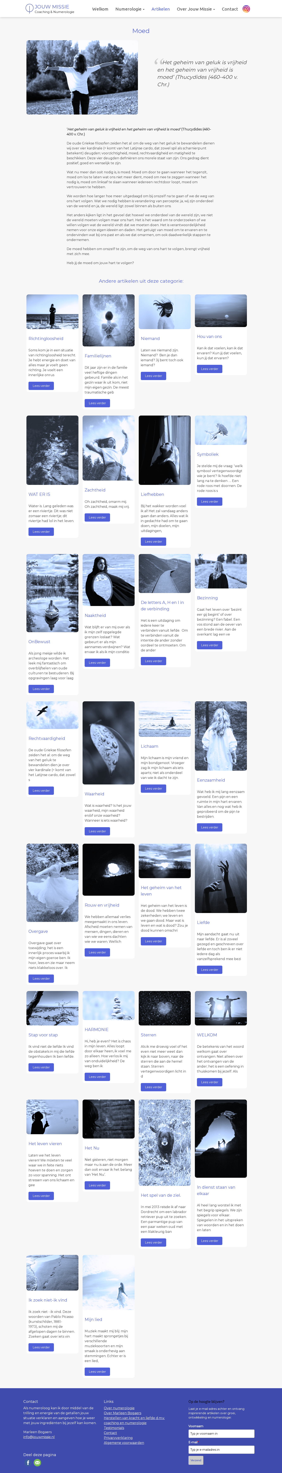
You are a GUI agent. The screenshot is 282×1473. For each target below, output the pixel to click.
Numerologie (128, 8)
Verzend (196, 1460)
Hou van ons (209, 336)
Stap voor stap (43, 1034)
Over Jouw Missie (195, 8)
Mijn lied (93, 1319)
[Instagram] (246, 9)
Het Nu (92, 1148)
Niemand (150, 338)
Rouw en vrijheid (102, 905)
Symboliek (208, 454)
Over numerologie (119, 1408)
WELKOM (207, 1034)
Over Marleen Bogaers (122, 1413)
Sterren (148, 1034)
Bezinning (207, 597)
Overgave (38, 931)
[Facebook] (27, 1462)
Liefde (203, 922)
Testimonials (114, 1428)
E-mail (193, 1442)
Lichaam (149, 746)
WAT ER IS (39, 494)
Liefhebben (152, 494)
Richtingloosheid (45, 338)
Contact (230, 8)
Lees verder (41, 386)
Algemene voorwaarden (124, 1443)
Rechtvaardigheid (46, 738)
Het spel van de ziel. (161, 1195)
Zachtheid (95, 490)
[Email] (37, 1462)
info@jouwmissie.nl (39, 1437)
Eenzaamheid (211, 780)
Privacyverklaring (118, 1438)
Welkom (100, 8)
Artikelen (161, 8)
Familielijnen (98, 355)
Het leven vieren (45, 1143)
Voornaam (195, 1426)
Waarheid (94, 793)
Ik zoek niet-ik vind (47, 1300)
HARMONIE (97, 1029)
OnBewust (39, 641)
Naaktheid (95, 615)
